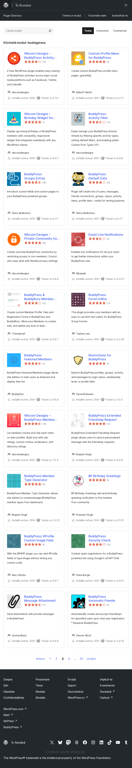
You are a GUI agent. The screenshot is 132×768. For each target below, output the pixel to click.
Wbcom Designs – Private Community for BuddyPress (40, 237)
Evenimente (107, 685)
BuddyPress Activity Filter (98, 116)
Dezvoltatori (75, 691)
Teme (39, 685)
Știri (5, 685)
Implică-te (106, 679)
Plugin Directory (12, 15)
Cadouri (106, 697)
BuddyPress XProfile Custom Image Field (39, 538)
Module (40, 691)
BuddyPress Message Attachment (40, 598)
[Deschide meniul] (126, 5)
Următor (91, 658)
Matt (8, 715)
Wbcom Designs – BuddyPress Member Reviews (39, 418)
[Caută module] (50, 30)
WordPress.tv (78, 697)
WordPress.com (15, 709)
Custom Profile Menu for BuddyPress (104, 55)
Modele (40, 697)
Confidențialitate (13, 697)
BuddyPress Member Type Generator (39, 478)
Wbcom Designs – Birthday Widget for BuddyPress (38, 116)
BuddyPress (12, 727)
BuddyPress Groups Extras (34, 176)
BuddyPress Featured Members (38, 357)
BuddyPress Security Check (100, 538)
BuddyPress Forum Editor (98, 297)
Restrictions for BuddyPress (100, 357)
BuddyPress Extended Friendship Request (105, 417)
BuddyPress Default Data (98, 176)
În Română (18, 742)
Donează (107, 691)
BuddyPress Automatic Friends (102, 598)
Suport (72, 685)
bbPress (10, 721)
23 (81, 658)
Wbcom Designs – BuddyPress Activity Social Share (39, 56)
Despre (7, 679)
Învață (72, 679)
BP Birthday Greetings (105, 476)
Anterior (40, 658)
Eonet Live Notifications (106, 234)
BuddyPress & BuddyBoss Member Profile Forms (39, 297)
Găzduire (9, 691)
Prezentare (43, 679)
